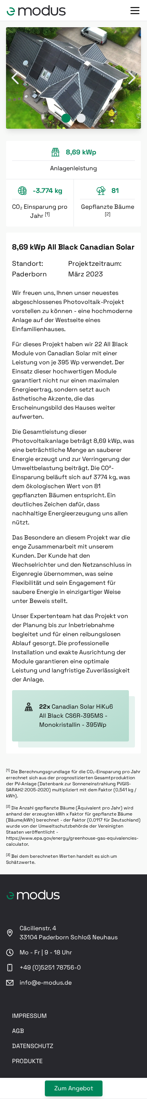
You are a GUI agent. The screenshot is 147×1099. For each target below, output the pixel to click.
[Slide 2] (81, 118)
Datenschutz (32, 1046)
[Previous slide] (15, 78)
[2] (107, 214)
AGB (18, 1031)
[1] (47, 214)
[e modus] (36, 10)
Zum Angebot (73, 1088)
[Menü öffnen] (135, 11)
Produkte (27, 1061)
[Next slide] (132, 78)
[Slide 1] (65, 118)
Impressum (29, 1016)
